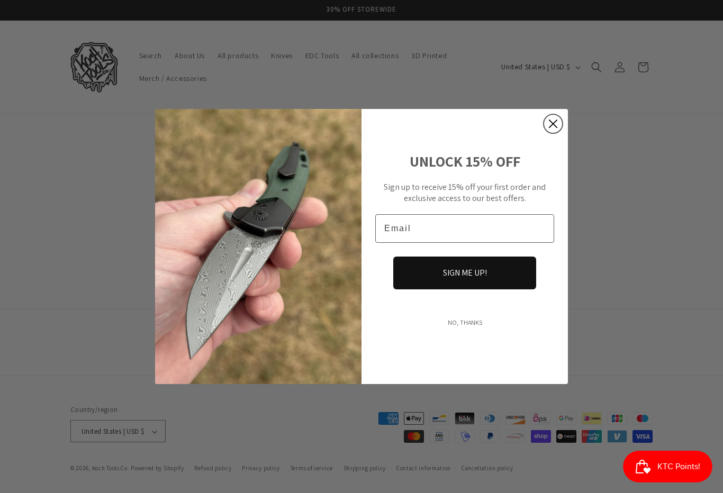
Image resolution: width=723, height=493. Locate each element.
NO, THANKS (465, 322)
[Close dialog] (553, 123)
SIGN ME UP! (465, 272)
